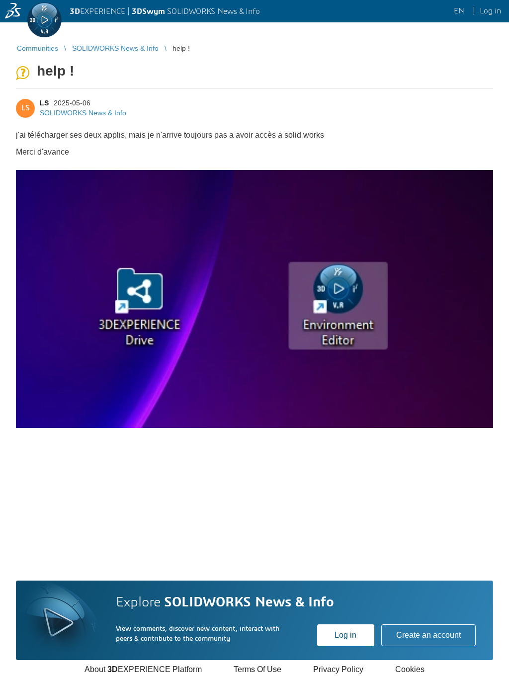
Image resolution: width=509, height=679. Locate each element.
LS (44, 103)
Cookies (409, 669)
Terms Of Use (257, 669)
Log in (345, 635)
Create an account (428, 635)
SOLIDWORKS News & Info (83, 113)
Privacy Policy (338, 669)
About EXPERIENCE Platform (143, 669)
